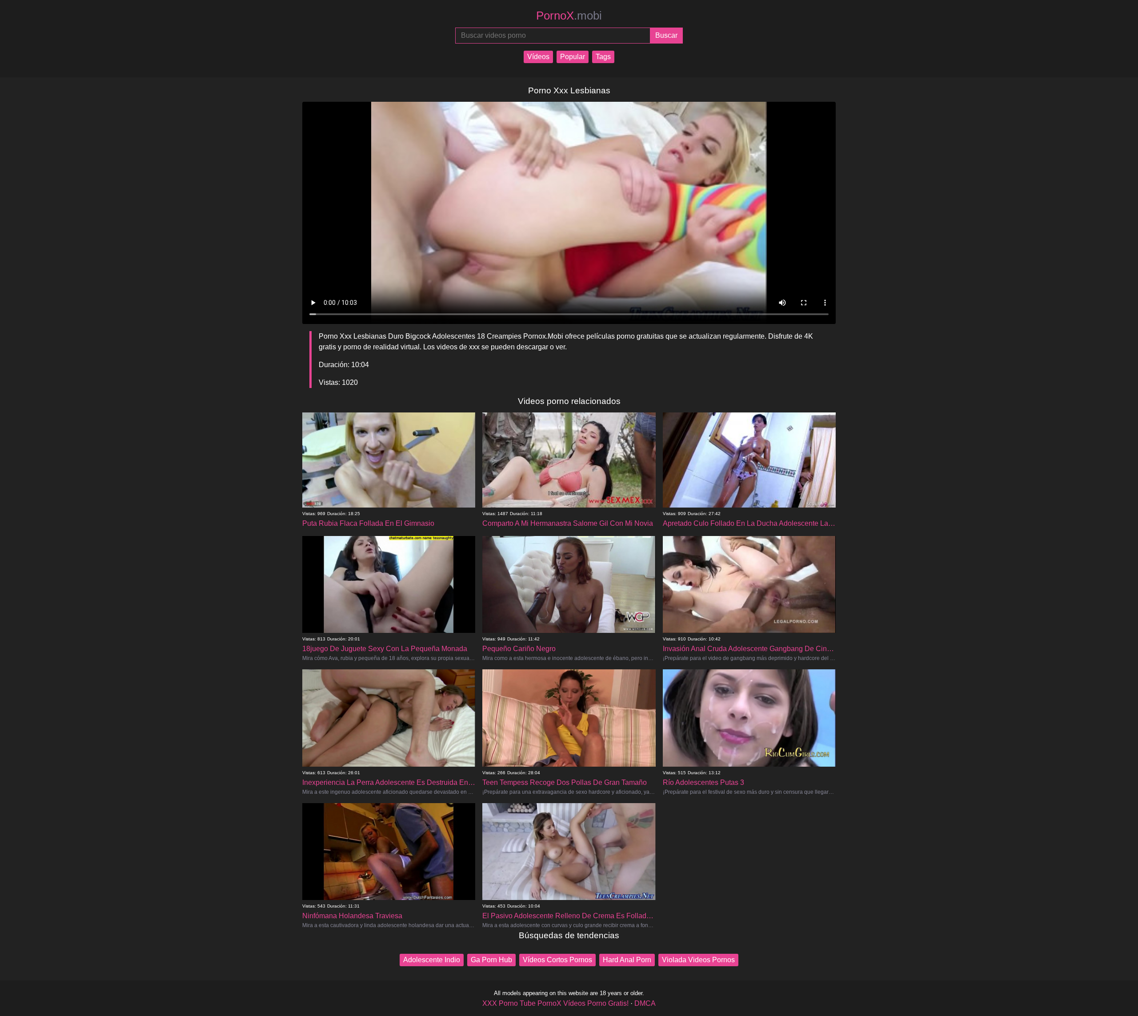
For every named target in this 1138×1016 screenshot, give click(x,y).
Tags (603, 56)
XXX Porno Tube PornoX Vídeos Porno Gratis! (555, 1003)
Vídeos (538, 56)
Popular (572, 56)
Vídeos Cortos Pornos (557, 960)
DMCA (645, 1003)
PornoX (569, 15)
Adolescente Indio (431, 960)
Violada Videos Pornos (698, 960)
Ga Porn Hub (491, 960)
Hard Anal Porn (627, 960)
